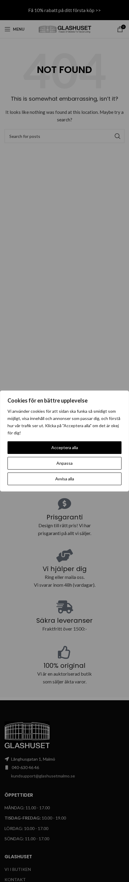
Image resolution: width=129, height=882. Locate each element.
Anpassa (64, 463)
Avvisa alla (64, 478)
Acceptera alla (64, 447)
